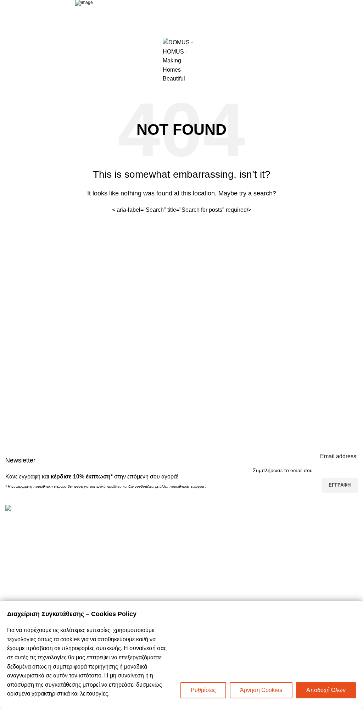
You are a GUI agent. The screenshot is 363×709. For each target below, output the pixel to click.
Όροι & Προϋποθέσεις (214, 590)
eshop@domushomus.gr (53, 554)
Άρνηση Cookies (261, 690)
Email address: (339, 456)
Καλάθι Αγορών (206, 524)
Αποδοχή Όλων (326, 690)
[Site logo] (181, 60)
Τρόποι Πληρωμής (210, 550)
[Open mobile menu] (8, 61)
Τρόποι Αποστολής (211, 564)
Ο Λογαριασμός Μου (212, 537)
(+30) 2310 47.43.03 (44, 542)
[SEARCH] (244, 210)
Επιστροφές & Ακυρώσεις (219, 577)
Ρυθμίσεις (203, 690)
